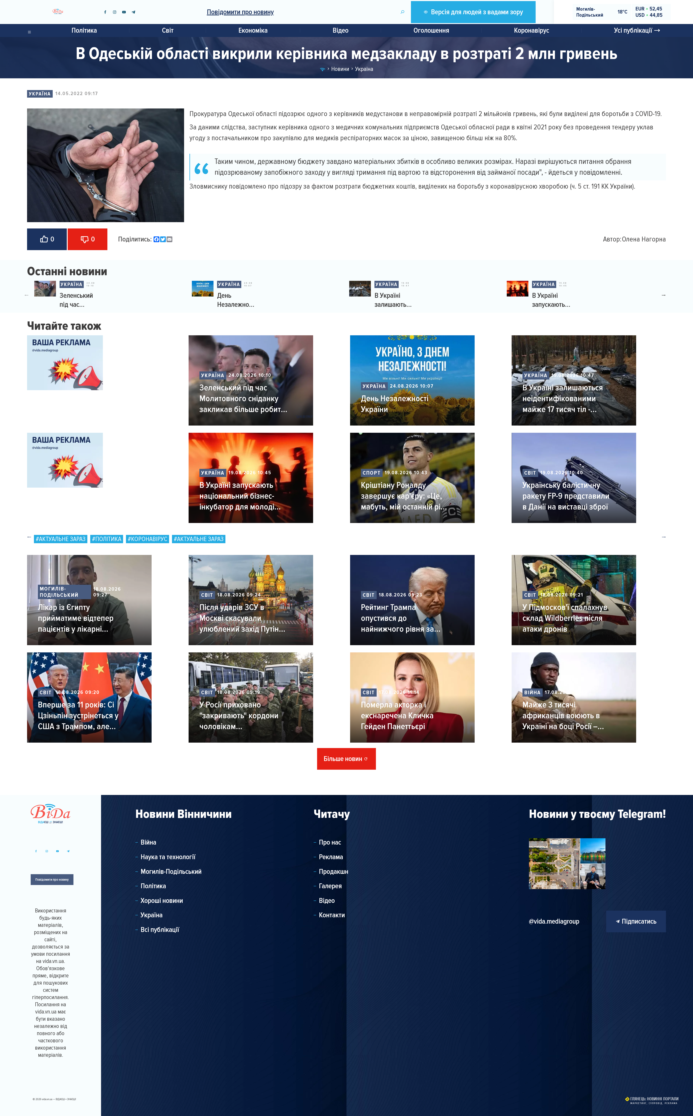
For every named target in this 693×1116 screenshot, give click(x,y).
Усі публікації (633, 30)
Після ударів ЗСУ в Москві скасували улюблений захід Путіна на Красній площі (241, 618)
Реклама (331, 857)
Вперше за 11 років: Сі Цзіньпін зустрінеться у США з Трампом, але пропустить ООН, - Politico (82, 715)
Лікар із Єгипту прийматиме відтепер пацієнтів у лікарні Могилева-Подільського (80, 618)
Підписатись (639, 921)
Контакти (332, 915)
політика (108, 539)
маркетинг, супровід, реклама (654, 1103)
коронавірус (149, 539)
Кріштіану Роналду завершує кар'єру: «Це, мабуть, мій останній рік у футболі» (405, 496)
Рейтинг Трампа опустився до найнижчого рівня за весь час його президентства (397, 618)
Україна (40, 94)
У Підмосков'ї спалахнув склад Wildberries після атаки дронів (564, 618)
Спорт (372, 473)
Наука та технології (168, 857)
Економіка (253, 30)
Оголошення (431, 30)
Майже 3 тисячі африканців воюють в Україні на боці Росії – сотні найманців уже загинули (561, 715)
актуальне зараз (62, 539)
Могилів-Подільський (59, 591)
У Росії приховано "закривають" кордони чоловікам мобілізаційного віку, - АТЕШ (238, 715)
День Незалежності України (236, 300)
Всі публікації (160, 930)
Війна (532, 692)
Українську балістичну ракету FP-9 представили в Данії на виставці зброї (565, 496)
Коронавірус (531, 30)
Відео (340, 30)
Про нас (330, 842)
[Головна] (322, 69)
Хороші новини (162, 901)
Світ (168, 30)
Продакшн (333, 871)
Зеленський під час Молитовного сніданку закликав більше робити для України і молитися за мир (79, 300)
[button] (665, 295)
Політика (84, 30)
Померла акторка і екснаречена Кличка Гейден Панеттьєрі (397, 715)
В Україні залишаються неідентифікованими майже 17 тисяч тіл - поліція (394, 300)
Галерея (330, 886)
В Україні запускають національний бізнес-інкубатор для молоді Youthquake (552, 300)
